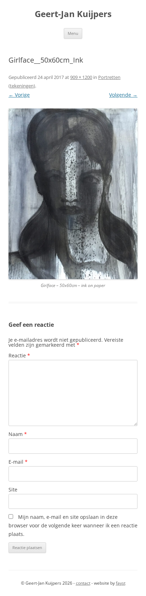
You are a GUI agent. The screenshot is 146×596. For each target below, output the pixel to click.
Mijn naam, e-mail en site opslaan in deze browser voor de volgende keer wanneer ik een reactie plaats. (73, 525)
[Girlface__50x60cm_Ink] (73, 194)
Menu (73, 33)
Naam (18, 434)
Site (13, 489)
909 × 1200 (81, 77)
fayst (120, 583)
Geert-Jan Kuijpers (73, 14)
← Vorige (19, 94)
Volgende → (123, 94)
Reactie (19, 355)
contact (83, 583)
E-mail (18, 461)
